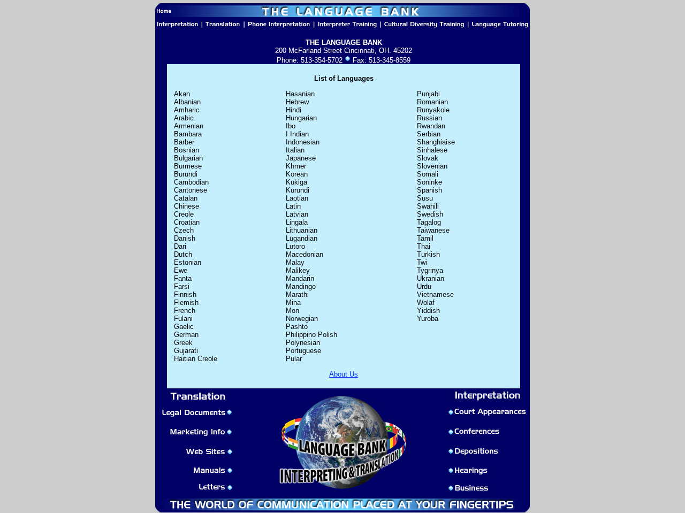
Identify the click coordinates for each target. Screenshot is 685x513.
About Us (343, 374)
